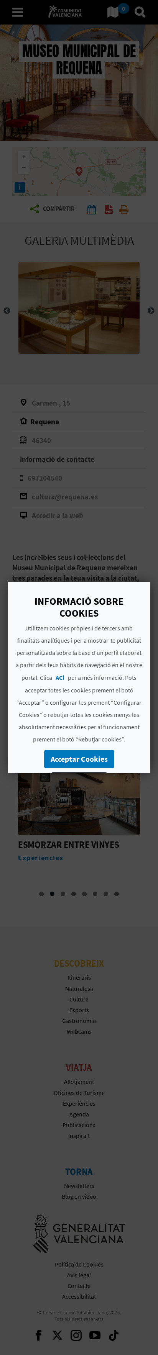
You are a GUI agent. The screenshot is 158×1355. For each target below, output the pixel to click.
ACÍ (60, 677)
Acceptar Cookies (78, 759)
